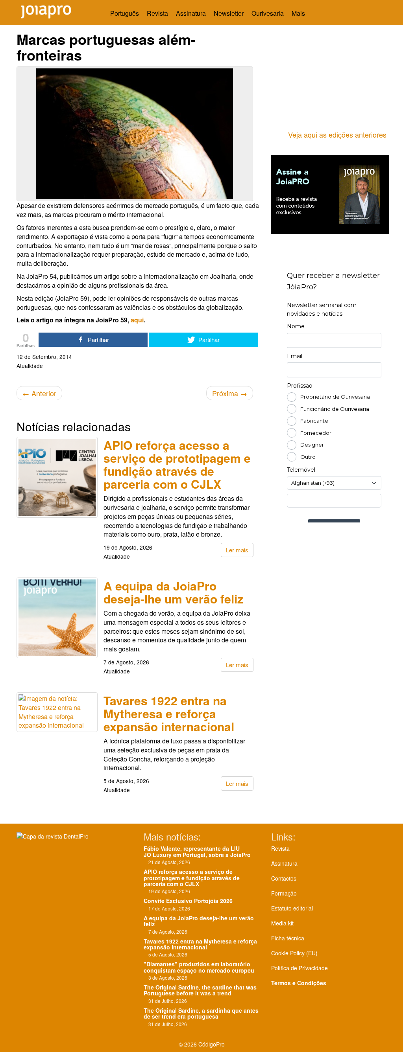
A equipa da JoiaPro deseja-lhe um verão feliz (173, 592)
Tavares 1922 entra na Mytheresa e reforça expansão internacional (169, 713)
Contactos (283, 878)
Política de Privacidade (299, 968)
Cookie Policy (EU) (294, 953)
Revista (157, 13)
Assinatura (191, 13)
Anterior (39, 393)
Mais (299, 13)
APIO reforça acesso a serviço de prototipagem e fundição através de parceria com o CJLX (177, 464)
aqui (137, 319)
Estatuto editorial (292, 908)
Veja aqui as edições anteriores (337, 134)
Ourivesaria (267, 13)
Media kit (282, 923)
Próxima (229, 393)
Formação (284, 893)
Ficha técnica (287, 938)
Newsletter (229, 13)
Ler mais (237, 550)
